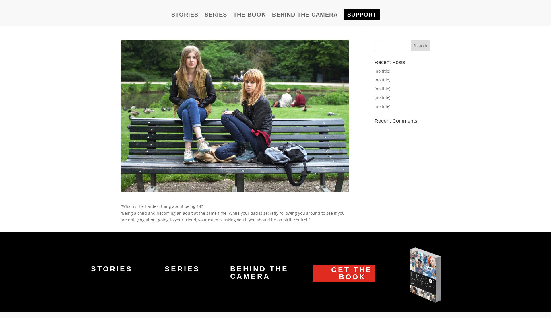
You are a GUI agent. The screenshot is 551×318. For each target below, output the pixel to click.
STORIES (184, 15)
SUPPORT (362, 14)
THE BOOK (249, 15)
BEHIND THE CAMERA (305, 15)
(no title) (382, 71)
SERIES (216, 15)
